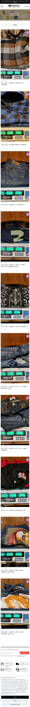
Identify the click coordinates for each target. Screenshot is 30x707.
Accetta (15, 697)
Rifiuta (15, 700)
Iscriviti (24, 653)
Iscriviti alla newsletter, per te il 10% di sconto (15, 2)
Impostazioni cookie (15, 704)
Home (11, 15)
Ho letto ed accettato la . (13, 655)
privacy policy (21, 655)
